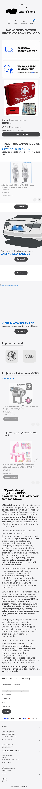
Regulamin (5, 767)
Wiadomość (6, 706)
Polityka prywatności (8, 768)
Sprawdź (21, 259)
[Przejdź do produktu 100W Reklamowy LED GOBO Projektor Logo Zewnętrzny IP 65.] (21, 393)
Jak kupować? (6, 770)
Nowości (21, 273)
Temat (4, 702)
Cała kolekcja (6, 378)
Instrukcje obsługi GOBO (9, 736)
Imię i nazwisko (6, 694)
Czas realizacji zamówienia (10, 759)
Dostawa (4, 757)
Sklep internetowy (18, 786)
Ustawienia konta (7, 746)
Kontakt (4, 778)
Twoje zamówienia (7, 744)
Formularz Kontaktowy (9, 733)
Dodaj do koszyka (21, 134)
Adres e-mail (6, 698)
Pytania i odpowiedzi (8, 734)
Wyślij (6, 711)
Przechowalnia (6, 748)
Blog (3, 782)
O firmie (4, 780)
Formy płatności (7, 755)
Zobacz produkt (11, 419)
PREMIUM (21, 207)
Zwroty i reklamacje (8, 731)
